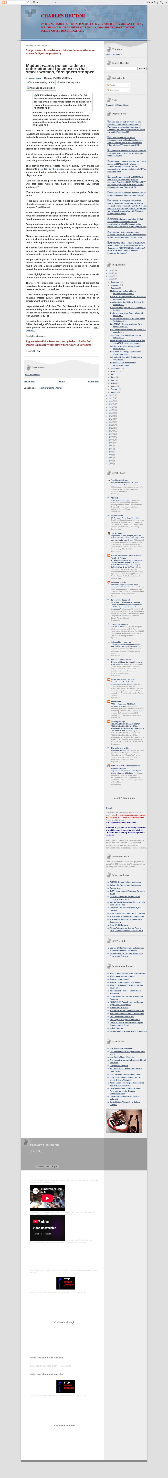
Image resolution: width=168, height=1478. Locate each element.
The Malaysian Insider (120, 748)
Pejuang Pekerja (118, 722)
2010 (111, 431)
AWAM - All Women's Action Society (125, 885)
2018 (111, 407)
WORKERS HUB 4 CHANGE (123, 679)
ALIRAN (114, 498)
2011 (111, 428)
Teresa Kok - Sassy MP (120, 600)
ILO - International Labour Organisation (127, 1014)
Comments (114, 90)
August (114, 371)
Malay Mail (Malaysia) (119, 1066)
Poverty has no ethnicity (121, 500)
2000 (111, 461)
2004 (111, 449)
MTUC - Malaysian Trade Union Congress (127, 913)
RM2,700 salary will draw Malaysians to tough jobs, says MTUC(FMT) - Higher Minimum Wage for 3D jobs (127, 153)
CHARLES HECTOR (63, 15)
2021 (111, 398)
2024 (111, 276)
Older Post (93, 381)
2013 (111, 422)
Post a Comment (32, 375)
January (114, 392)
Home (62, 381)
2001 (111, 458)
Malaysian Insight (118, 582)
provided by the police (50, 169)
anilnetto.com (117, 516)
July (113, 374)
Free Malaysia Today (119, 480)
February (115, 389)
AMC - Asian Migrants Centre (122, 976)
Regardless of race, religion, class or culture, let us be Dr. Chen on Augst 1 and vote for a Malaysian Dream (127, 538)
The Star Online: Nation (121, 660)
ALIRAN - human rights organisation (125, 882)
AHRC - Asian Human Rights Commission (128, 973)
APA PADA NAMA (118, 627)
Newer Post (29, 381)
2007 (111, 440)
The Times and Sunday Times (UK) (125, 1074)
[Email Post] (38, 351)
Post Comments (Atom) (50, 388)
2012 (111, 425)
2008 (111, 437)
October (114, 288)
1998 (111, 464)
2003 (111, 452)
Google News (115, 888)
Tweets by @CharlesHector (117, 105)
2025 (111, 273)
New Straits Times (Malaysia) (122, 1057)
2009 (111, 434)
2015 (111, 416)
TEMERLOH (116, 702)
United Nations (116, 1028)
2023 (111, 279)
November (115, 285)
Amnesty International (119, 979)
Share (108, 808)
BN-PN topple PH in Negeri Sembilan (125, 518)
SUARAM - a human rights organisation (127, 916)
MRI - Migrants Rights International (125, 1020)
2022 (111, 395)
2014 (111, 419)
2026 (111, 270)
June (113, 377)
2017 (111, 410)
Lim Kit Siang (117, 533)
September (116, 368)
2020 (111, 401)
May (113, 380)
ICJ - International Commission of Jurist (127, 1011)
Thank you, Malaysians (120, 750)
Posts (112, 85)
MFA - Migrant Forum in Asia (122, 1017)
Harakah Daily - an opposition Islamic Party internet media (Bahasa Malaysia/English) (126, 1090)
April (113, 383)
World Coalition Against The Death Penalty (128, 1031)
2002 (111, 455)
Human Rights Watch (119, 1007)
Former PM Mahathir (119, 624)
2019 (111, 404)
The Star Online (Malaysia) (121, 1048)
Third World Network (119, 925)
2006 (111, 443)
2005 (111, 446)
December (115, 282)
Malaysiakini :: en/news (121, 642)
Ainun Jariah (35, 78)
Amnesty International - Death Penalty (126, 982)
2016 (111, 413)
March (113, 386)
